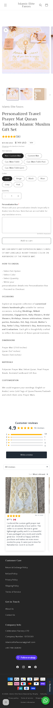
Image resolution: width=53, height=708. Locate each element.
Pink (18, 185)
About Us (9, 609)
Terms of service (27, 698)
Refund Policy (11, 574)
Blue (43, 179)
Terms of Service (13, 592)
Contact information (28, 702)
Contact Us (10, 615)
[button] (5, 5)
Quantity (5, 191)
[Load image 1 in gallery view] (13, 94)
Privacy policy (13, 698)
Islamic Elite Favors (16, 694)
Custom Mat (33, 156)
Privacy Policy (11, 580)
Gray (7, 185)
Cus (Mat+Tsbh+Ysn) (36, 162)
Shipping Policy (12, 586)
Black (31, 179)
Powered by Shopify (30, 694)
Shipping (5, 146)
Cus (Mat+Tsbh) (12, 162)
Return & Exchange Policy (16, 567)
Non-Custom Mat (13, 156)
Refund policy (45, 694)
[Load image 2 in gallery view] (26, 94)
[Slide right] (50, 95)
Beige (19, 179)
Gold (7, 179)
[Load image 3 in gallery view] (40, 94)
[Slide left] (3, 95)
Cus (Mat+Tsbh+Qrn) (14, 168)
